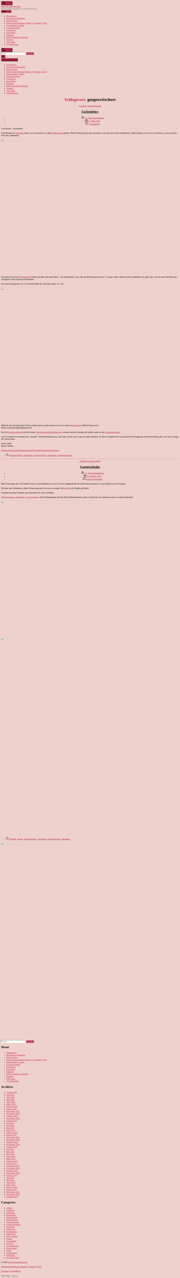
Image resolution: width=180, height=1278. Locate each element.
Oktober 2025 (12, 1116)
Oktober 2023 (12, 1171)
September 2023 (13, 1173)
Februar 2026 (12, 1106)
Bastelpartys (11, 16)
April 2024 (10, 1156)
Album (9, 1208)
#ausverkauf (16, 450)
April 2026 (10, 1102)
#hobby (50, 450)
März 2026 (10, 1104)
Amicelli (12, 839)
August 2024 (11, 1147)
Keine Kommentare (94, 479)
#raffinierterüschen (53, 432)
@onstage (20, 133)
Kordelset (19, 497)
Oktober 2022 (12, 1197)
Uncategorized (12, 1246)
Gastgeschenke (94, 461)
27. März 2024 (94, 121)
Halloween (10, 1229)
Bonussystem (11, 21)
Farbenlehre (90, 111)
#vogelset (36, 450)
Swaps (9, 1239)
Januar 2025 (11, 1135)
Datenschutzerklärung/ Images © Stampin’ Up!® (26, 23)
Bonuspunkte (11, 1217)
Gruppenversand (13, 28)
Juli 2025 (10, 1123)
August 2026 (11, 1092)
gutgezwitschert (40, 455)
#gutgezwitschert (15, 432)
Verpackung (11, 1248)
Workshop (10, 1255)
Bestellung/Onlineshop (15, 18)
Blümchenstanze (8, 497)
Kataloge (10, 35)
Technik (9, 1243)
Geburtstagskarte (94, 106)
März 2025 (10, 1130)
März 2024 (10, 1159)
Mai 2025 (10, 1128)
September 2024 (13, 1144)
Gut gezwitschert (32, 497)
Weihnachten (11, 1253)
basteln (20, 839)
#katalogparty (26, 450)
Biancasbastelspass (96, 118)
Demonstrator (12, 1220)
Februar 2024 (12, 1161)
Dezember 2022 (13, 1192)
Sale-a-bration (12, 1236)
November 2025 (13, 1114)
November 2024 (13, 1140)
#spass (56, 450)
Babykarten (11, 1215)
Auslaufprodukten (112, 432)
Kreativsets (11, 1234)
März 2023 (10, 1185)
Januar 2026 (11, 1109)
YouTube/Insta (12, 44)
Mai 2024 (10, 1154)
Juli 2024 (10, 1149)
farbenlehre (28, 455)
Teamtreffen (11, 1241)
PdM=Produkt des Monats (17, 37)
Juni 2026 (10, 1097)
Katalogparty (76, 425)
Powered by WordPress (11, 1271)
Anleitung (83, 461)
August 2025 (11, 1121)
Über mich (10, 42)
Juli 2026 (10, 1095)
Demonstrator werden (15, 25)
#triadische (26, 277)
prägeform (52, 455)
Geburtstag (41, 839)
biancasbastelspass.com (10, 6)
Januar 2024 (11, 1163)
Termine (9, 40)
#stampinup (6, 450)
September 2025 (13, 1118)
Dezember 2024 (13, 1137)
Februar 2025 (12, 1133)
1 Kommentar (94, 124)
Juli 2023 (10, 1178)
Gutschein (10, 1227)
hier (65, 488)
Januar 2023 (11, 1190)
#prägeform (40, 432)
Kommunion (11, 1232)
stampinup (65, 839)
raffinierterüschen (65, 455)
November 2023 (13, 1168)
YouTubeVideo (12, 1258)
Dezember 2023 (13, 1166)
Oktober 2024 (12, 1142)
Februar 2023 (12, 1187)
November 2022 (13, 1194)
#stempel (43, 450)
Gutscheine (11, 30)
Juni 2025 (10, 1125)
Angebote (83, 106)
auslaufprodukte (16, 455)
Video (8, 1251)
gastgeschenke (30, 839)
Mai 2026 (10, 1099)
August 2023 (11, 1175)
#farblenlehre (57, 133)
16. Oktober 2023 (94, 476)
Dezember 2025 (13, 1111)
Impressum (10, 32)
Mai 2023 (10, 1180)
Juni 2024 (10, 1152)
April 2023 (10, 1182)
